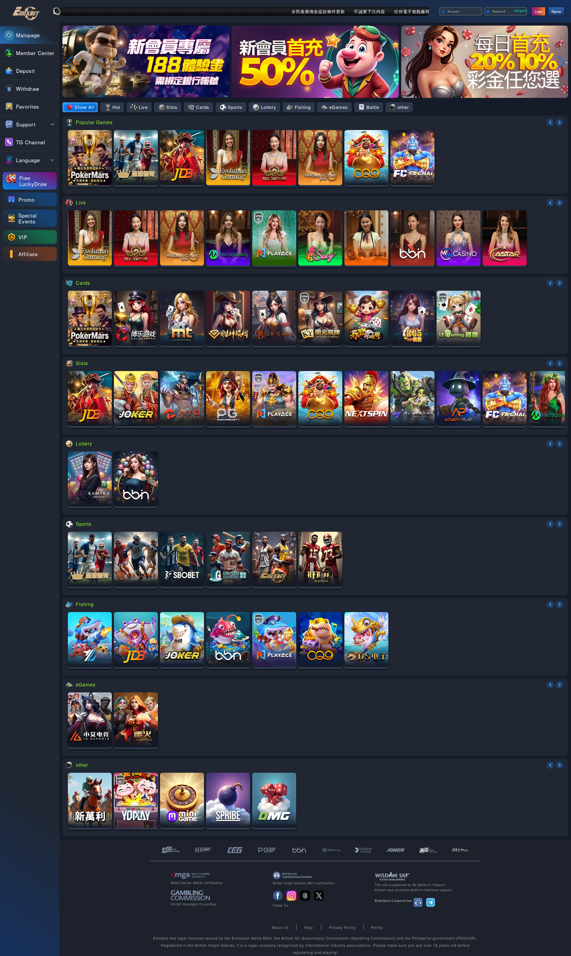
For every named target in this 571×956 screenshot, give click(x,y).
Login (538, 11)
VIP (22, 237)
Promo (26, 199)
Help (308, 927)
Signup (556, 11)
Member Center (35, 53)
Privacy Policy (342, 927)
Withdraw (27, 88)
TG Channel (30, 142)
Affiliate (28, 254)
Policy (377, 927)
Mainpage (28, 35)
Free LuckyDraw (33, 180)
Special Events (27, 218)
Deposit (25, 70)
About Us (280, 927)
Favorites (27, 106)
